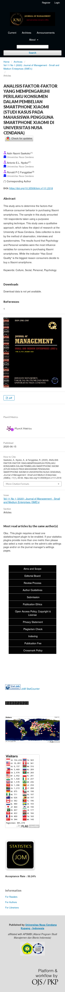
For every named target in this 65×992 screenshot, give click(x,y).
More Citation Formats (17, 483)
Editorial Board (32, 576)
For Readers (11, 896)
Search (32, 53)
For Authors (11, 902)
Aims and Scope (32, 568)
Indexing (33, 636)
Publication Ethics (32, 604)
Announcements (46, 32)
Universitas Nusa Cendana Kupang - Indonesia (39, 926)
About (32, 39)
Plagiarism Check (32, 629)
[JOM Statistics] (20, 869)
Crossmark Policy (32, 650)
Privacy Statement (33, 622)
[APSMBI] (32, 954)
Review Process (32, 583)
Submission (33, 597)
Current (12, 32)
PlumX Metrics (23, 428)
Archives (26, 32)
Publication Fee (32, 643)
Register (46, 2)
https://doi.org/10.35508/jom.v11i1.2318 (31, 188)
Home (6, 61)
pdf (10, 397)
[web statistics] (13, 688)
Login (57, 2)
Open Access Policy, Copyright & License (32, 613)
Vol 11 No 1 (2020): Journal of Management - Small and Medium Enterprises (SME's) (31, 66)
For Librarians (12, 907)
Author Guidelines (32, 590)
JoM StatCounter (30, 688)
